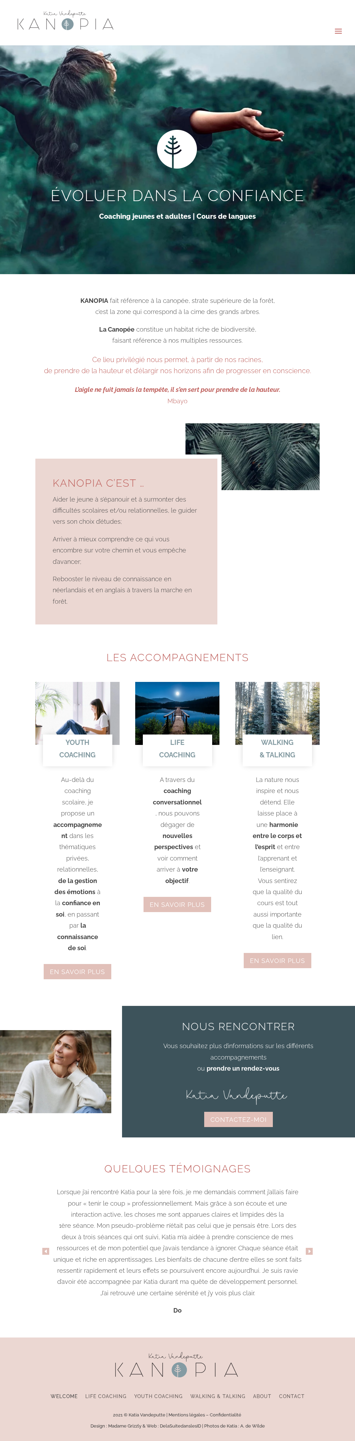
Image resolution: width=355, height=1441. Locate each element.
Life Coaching (106, 1396)
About (262, 1396)
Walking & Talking (217, 1396)
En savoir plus (77, 971)
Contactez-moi (238, 1119)
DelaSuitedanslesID (180, 1426)
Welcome (64, 1396)
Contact (292, 1396)
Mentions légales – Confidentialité (205, 1414)
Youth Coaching (158, 1396)
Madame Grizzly (124, 1426)
